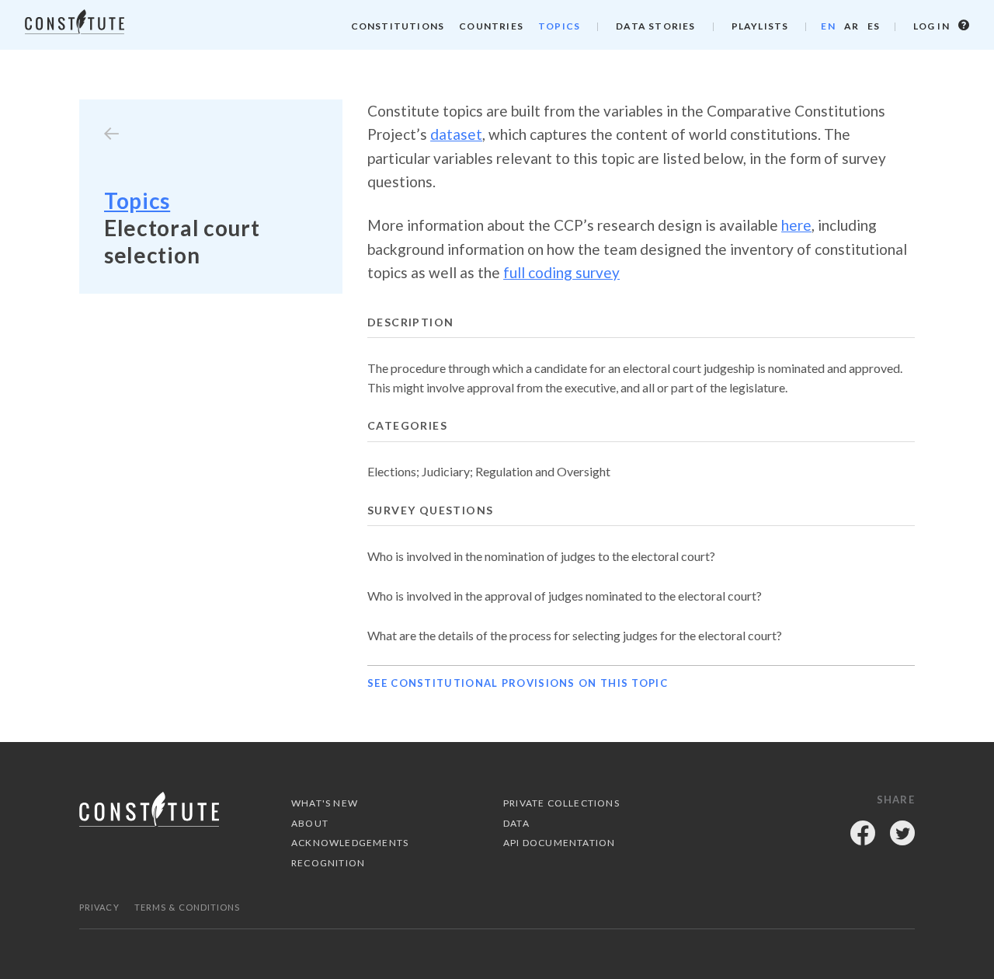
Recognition (328, 863)
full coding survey (561, 272)
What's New (324, 803)
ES (873, 26)
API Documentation (559, 842)
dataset (456, 134)
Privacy (99, 907)
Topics (559, 26)
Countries (491, 26)
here (796, 225)
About (309, 823)
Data (516, 823)
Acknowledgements (349, 842)
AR (851, 26)
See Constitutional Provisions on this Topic (517, 683)
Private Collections (561, 803)
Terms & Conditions (187, 907)
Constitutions (398, 26)
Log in (932, 26)
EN (828, 26)
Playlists (760, 26)
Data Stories (655, 26)
